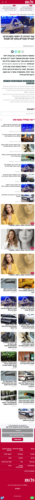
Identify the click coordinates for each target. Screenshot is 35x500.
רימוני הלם (30, 83)
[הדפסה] (15, 51)
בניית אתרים (17, 496)
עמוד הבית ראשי (29, 81)
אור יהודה (7, 81)
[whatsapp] (19, 51)
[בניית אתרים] (17, 489)
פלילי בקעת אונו (17, 81)
